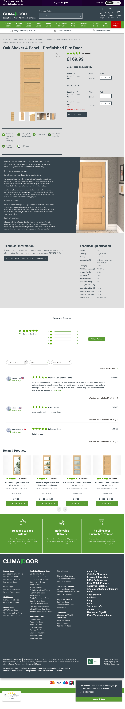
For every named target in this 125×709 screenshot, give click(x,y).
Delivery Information (97, 577)
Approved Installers (97, 586)
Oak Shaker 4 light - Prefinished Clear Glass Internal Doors (47, 484)
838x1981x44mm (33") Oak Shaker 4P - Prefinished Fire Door (23, 42)
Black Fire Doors (36, 635)
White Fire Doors (36, 625)
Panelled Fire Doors (37, 630)
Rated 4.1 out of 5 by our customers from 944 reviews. (11, 697)
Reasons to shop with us (22, 532)
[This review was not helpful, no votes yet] (115, 398)
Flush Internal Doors (37, 593)
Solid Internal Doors (37, 582)
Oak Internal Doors (37, 574)
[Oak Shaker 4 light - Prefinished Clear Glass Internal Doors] (47, 465)
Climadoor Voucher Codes (13, 671)
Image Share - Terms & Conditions (39, 671)
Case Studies (94, 594)
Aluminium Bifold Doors (66, 579)
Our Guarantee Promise (47, 668)
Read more (57, 390)
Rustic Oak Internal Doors (39, 598)
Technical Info (94, 606)
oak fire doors (20, 207)
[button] (58, 55)
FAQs (90, 603)
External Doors (62, 571)
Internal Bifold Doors (11, 576)
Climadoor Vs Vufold (65, 615)
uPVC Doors (61, 618)
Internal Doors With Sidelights (41, 612)
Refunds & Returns (28, 668)
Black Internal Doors (37, 601)
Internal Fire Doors (35, 39)
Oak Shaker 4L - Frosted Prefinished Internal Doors (77, 484)
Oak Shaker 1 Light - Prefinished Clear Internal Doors (17, 484)
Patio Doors (61, 612)
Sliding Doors (8, 607)
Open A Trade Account (110, 15)
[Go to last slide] (59, 509)
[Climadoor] (15, 15)
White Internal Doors (37, 584)
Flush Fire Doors (36, 627)
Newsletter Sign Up (97, 612)
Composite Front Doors (65, 605)
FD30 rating (26, 192)
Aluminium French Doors (66, 589)
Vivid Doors (36, 664)
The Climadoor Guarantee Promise (101, 532)
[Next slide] (65, 509)
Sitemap (58, 671)
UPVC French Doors (64, 594)
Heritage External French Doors (68, 592)
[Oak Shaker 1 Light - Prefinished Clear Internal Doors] (17, 465)
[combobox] (39, 362)
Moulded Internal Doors (39, 603)
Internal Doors (17, 39)
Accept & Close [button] (99, 699)
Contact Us (93, 609)
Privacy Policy (64, 668)
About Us (92, 571)
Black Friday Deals (64, 626)
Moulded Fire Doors (37, 633)
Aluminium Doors (63, 620)
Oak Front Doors (63, 602)
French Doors (8, 587)
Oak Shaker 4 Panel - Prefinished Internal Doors (107, 484)
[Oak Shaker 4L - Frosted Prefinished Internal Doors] (77, 465)
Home (5, 39)
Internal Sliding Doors (11, 615)
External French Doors (11, 592)
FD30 (98, 275)
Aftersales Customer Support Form (102, 590)
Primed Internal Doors (38, 587)
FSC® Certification (97, 580)
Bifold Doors (8, 597)
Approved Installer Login (102, 15)
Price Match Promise (98, 583)
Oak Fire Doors (35, 619)
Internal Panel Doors (37, 595)
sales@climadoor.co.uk (13, 4)
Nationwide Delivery (62, 532)
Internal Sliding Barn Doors (40, 609)
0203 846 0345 (12, 1)
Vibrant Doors (8, 664)
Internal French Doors (11, 579)
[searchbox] (14, 362)
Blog (89, 600)
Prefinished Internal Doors (40, 590)
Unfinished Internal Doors (39, 579)
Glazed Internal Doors (38, 576)
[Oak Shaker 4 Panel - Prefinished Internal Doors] (107, 465)
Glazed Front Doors (64, 607)
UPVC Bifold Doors (64, 581)
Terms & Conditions (10, 668)
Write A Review (96, 339)
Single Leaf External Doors (67, 599)
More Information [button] (87, 692)
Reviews (91, 597)
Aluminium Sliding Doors (12, 613)
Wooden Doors (62, 623)
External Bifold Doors (11, 602)
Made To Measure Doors (99, 615)
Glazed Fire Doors (36, 622)
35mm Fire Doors (36, 638)
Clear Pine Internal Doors (39, 606)
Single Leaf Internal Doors (14, 489)
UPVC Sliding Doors (10, 610)
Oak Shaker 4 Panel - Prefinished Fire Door (62, 39)
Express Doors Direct (23, 664)
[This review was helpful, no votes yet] (111, 398)
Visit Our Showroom (97, 574)
